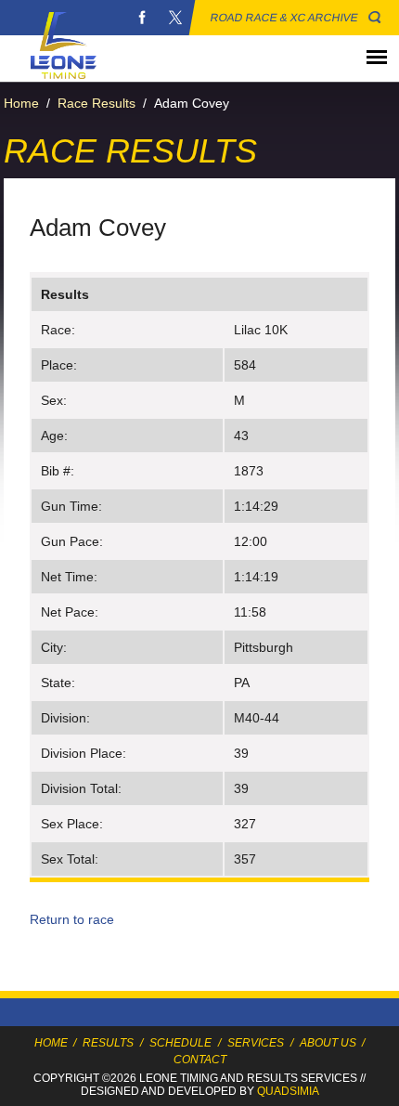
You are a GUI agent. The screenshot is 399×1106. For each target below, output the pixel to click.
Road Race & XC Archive (284, 17)
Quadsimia (288, 1091)
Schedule (180, 1042)
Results (108, 1042)
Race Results (96, 103)
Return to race (72, 919)
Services (255, 1042)
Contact (200, 1059)
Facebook (142, 17)
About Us (328, 1042)
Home (21, 103)
